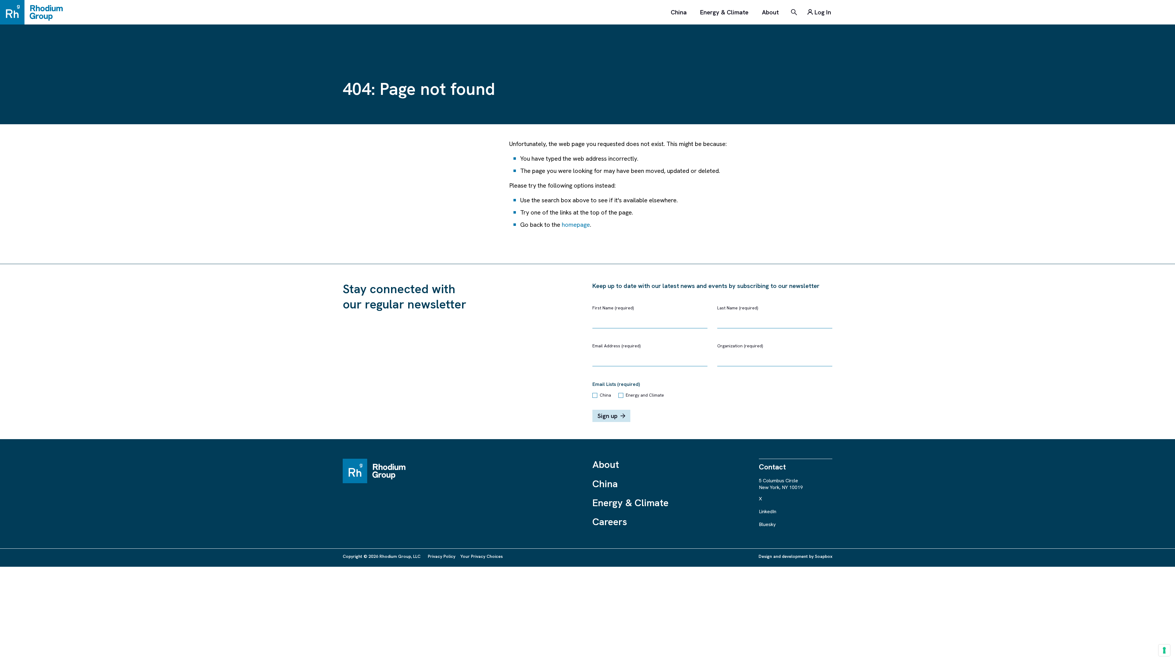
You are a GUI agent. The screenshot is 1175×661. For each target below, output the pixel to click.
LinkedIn (767, 511)
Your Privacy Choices (481, 556)
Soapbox (823, 556)
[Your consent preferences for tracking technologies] (1164, 650)
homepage (576, 225)
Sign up (607, 416)
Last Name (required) (737, 308)
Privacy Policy (441, 556)
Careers (609, 521)
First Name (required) (613, 308)
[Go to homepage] (34, 12)
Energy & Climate (724, 12)
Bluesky (767, 524)
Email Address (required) (616, 346)
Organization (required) (740, 346)
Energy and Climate (645, 395)
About (770, 12)
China (679, 12)
